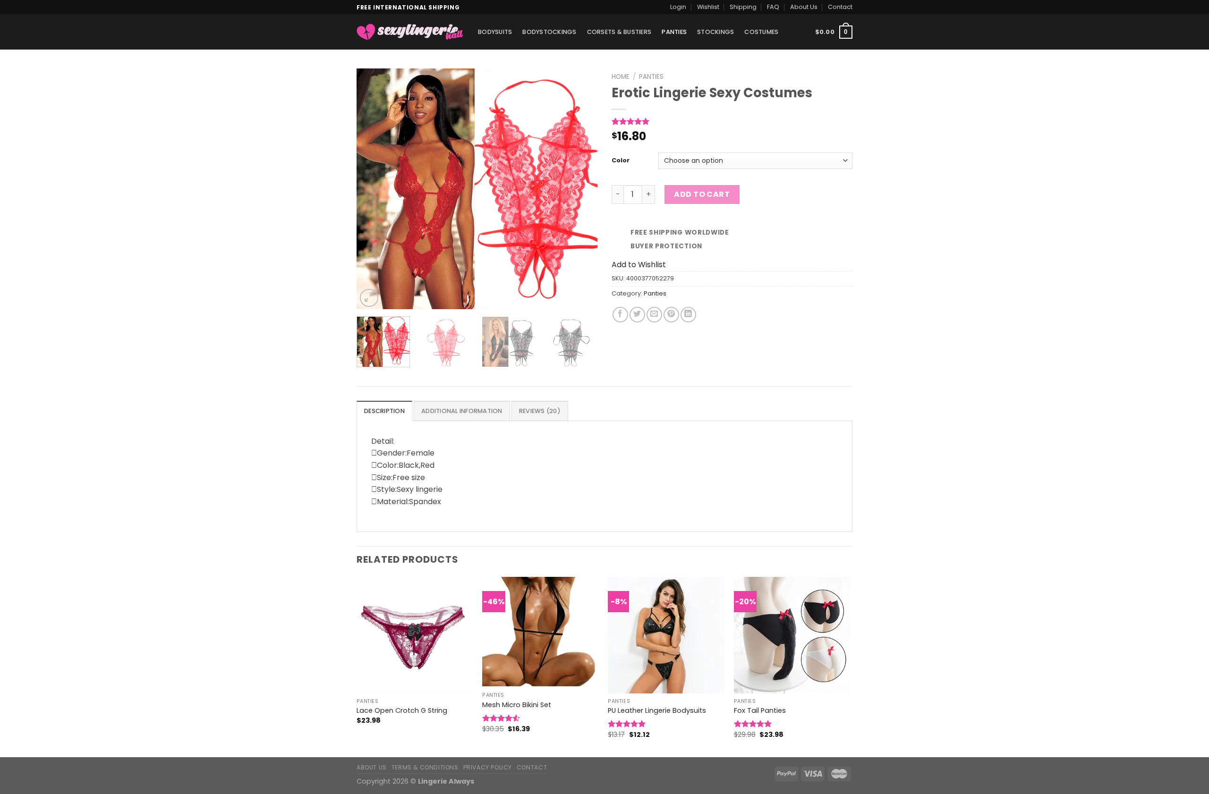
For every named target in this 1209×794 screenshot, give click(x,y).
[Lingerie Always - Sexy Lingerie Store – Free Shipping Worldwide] (410, 32)
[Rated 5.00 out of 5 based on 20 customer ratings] (732, 121)
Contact (840, 7)
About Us (803, 7)
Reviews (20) (540, 411)
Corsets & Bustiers (619, 32)
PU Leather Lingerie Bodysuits (657, 710)
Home (621, 76)
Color (621, 161)
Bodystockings (549, 32)
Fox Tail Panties (760, 710)
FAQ (773, 7)
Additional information (461, 411)
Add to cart (702, 194)
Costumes (761, 32)
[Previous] (373, 189)
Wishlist (708, 7)
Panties (674, 32)
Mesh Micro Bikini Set (516, 705)
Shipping (743, 7)
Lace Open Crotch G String (402, 710)
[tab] (384, 411)
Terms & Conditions (425, 767)
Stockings (715, 32)
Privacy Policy (487, 767)
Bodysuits (495, 32)
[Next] (580, 189)
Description (384, 411)
